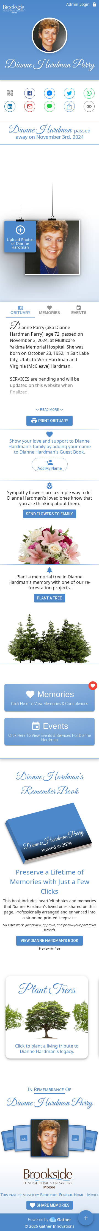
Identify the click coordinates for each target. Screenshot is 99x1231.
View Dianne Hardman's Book (49, 940)
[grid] (49, 232)
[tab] (20, 310)
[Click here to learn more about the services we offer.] (49, 1178)
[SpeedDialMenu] (86, 1218)
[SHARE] (69, 106)
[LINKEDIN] (9, 106)
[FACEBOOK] (29, 93)
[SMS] (49, 106)
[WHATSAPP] (89, 93)
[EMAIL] (29, 106)
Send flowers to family (49, 514)
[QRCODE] (9, 93)
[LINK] (89, 106)
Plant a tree (49, 598)
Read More (49, 410)
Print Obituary (52, 420)
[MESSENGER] (49, 93)
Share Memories (53, 1205)
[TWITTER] (69, 93)
